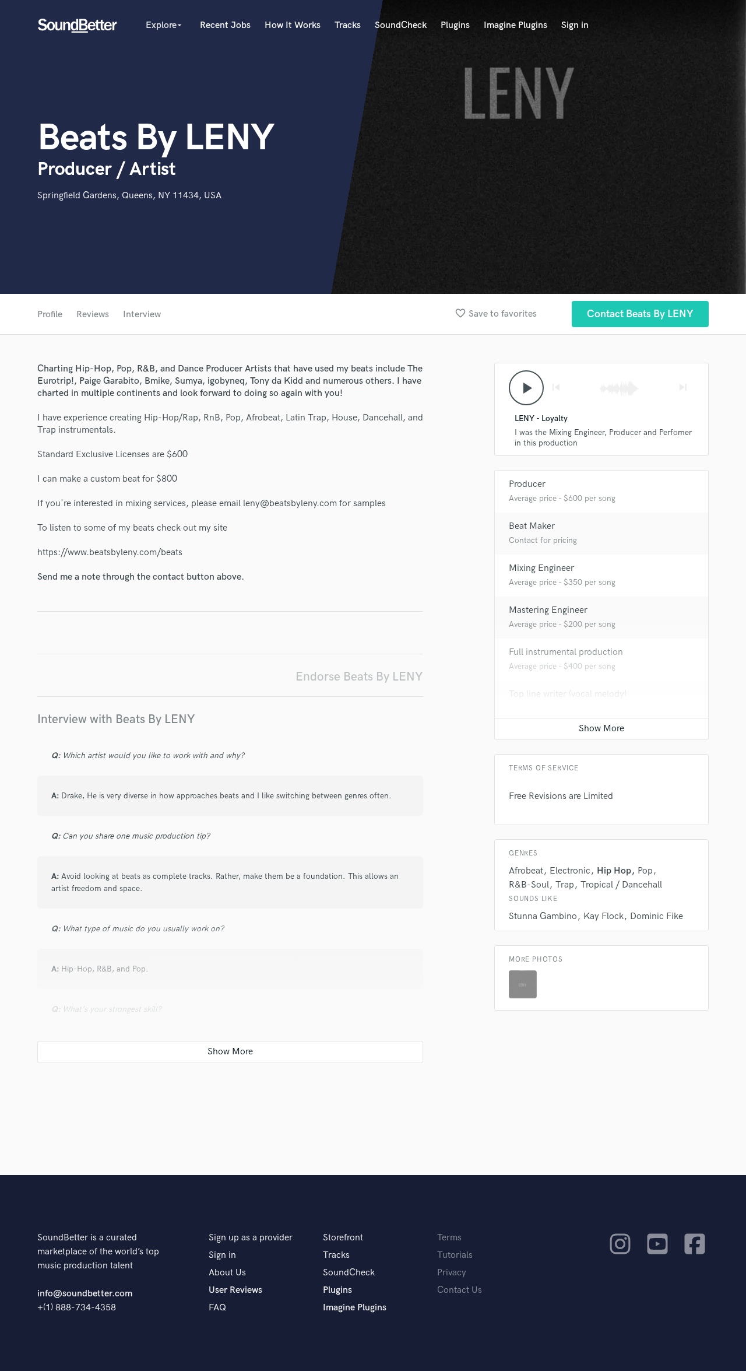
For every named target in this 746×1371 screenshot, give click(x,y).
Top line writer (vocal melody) (568, 694)
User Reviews (235, 1290)
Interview (142, 314)
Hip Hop (614, 870)
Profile (49, 314)
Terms (449, 1237)
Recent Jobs (225, 25)
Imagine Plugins (515, 25)
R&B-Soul (529, 884)
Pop (645, 870)
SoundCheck (401, 25)
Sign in (575, 25)
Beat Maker (532, 526)
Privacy (451, 1272)
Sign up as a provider (251, 1237)
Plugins (455, 25)
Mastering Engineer (548, 610)
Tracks (348, 25)
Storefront (343, 1237)
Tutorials (455, 1255)
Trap (564, 884)
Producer (527, 484)
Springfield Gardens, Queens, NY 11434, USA (129, 195)
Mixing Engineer (541, 568)
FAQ (217, 1307)
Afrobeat (526, 870)
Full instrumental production (566, 652)
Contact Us (459, 1290)
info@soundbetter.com (84, 1293)
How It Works (293, 25)
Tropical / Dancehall (621, 884)
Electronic (570, 870)
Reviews (92, 314)
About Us (227, 1272)
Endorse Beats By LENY (359, 676)
